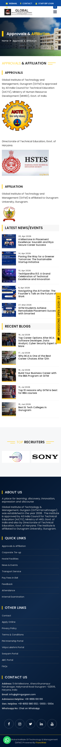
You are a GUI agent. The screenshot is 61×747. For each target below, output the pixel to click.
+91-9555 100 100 (34, 699)
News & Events (10, 565)
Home (5, 40)
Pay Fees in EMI (10, 577)
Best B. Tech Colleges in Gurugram (32, 409)
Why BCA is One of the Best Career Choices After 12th (34, 357)
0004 (51, 703)
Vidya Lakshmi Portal (13, 647)
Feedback (7, 584)
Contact (27, 3)
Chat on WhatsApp (29, 708)
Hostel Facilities (10, 558)
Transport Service (11, 571)
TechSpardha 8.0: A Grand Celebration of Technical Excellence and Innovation (34, 276)
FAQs (4, 666)
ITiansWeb (41, 742)
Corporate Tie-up (11, 552)
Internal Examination (13, 596)
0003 (43, 703)
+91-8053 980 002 (28, 703)
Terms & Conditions (13, 634)
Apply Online (8, 622)
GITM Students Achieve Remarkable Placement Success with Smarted (37, 310)
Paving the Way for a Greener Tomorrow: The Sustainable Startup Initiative (36, 259)
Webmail (12, 3)
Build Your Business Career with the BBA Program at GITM (37, 374)
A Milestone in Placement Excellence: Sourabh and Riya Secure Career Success (35, 242)
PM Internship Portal (12, 641)
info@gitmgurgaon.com (22, 694)
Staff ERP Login (46, 3)
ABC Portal (7, 660)
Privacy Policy (9, 628)
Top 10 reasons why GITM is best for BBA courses (37, 392)
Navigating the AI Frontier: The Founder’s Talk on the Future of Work (37, 293)
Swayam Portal (10, 653)
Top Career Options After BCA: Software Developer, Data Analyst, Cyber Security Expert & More (37, 342)
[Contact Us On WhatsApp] (7, 740)
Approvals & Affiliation (14, 546)
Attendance (8, 590)
